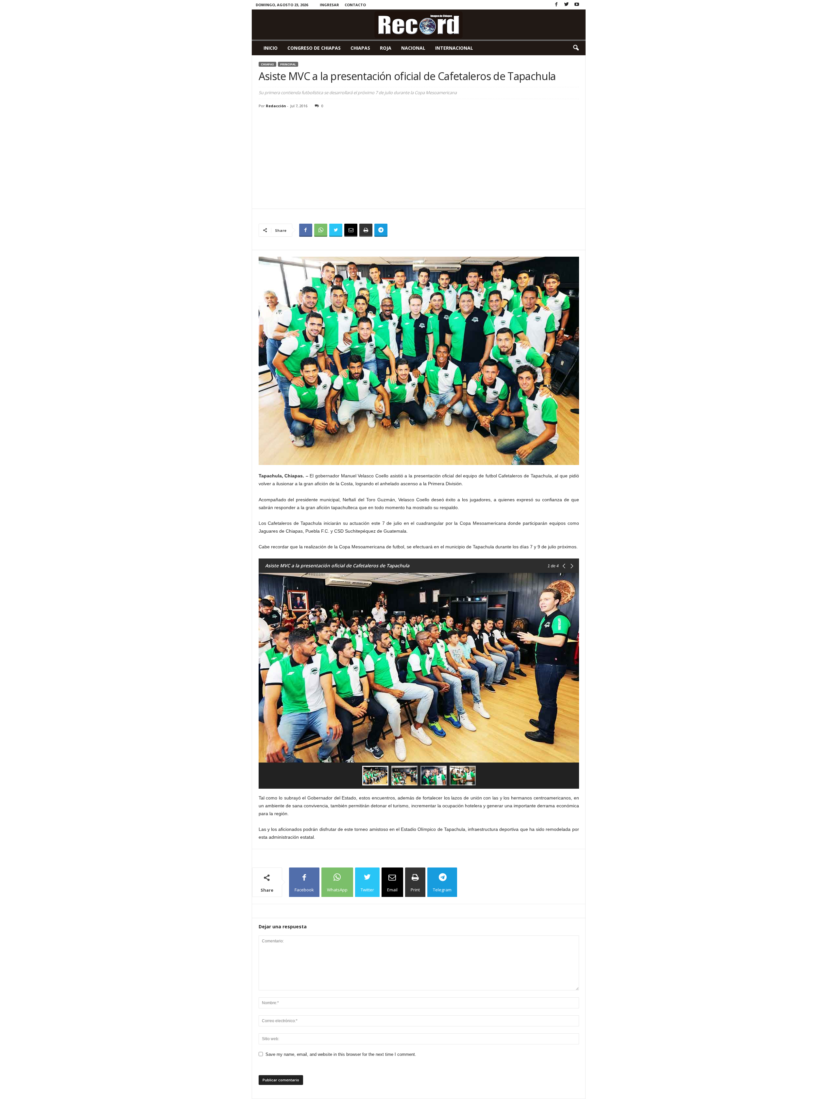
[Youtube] (577, 4)
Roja (385, 48)
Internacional (454, 48)
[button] (576, 48)
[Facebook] (556, 4)
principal (288, 64)
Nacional (413, 48)
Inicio (271, 48)
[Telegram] (380, 230)
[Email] (350, 230)
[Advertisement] (419, 159)
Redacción (276, 105)
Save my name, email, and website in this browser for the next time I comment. (340, 1054)
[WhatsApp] (320, 230)
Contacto (355, 4)
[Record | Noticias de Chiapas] (419, 24)
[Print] (365, 230)
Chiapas (360, 48)
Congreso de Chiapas (314, 48)
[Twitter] (567, 4)
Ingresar (329, 4)
